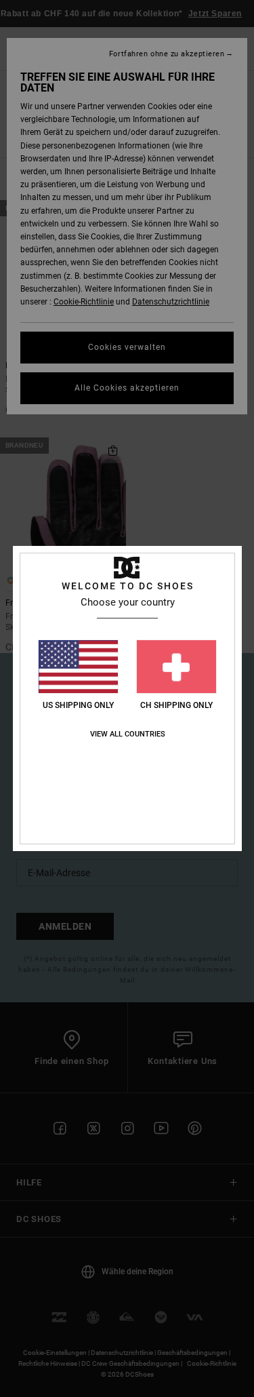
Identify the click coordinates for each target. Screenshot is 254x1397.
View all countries (127, 734)
